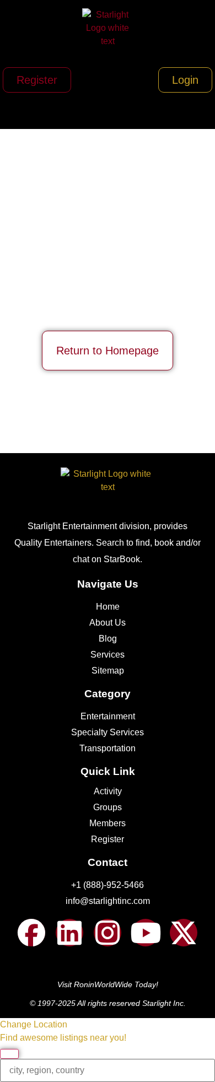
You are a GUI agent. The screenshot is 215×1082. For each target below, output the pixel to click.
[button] (108, 109)
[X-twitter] (183, 932)
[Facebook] (31, 932)
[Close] (9, 1054)
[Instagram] (107, 932)
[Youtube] (145, 932)
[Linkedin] (69, 932)
